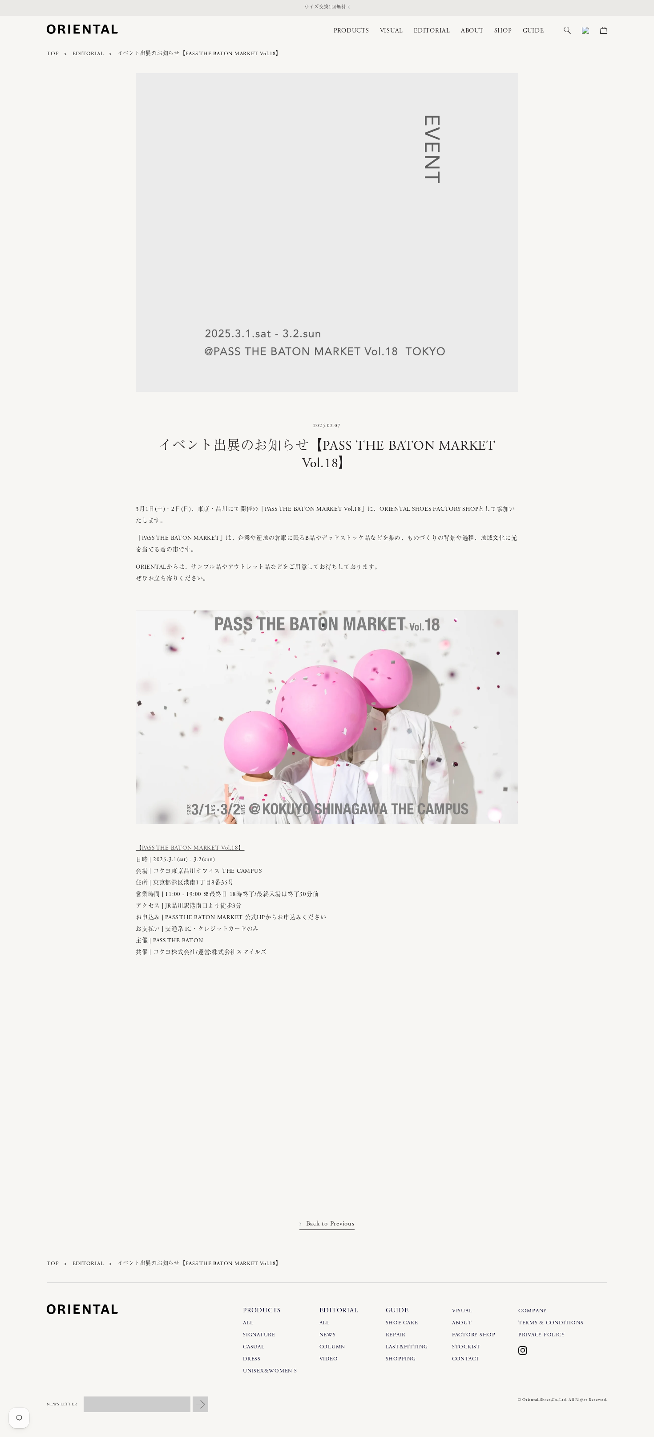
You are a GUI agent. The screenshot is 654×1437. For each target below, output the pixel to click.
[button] (346, 31)
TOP (53, 53)
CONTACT (466, 1359)
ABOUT (462, 1322)
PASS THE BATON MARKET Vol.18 (190, 848)
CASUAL (254, 1346)
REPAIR (396, 1334)
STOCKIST (466, 1346)
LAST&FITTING (407, 1346)
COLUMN (332, 1346)
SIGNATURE (259, 1334)
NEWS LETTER (62, 1404)
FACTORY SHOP (474, 1334)
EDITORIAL (88, 53)
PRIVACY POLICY (541, 1334)
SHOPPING (401, 1359)
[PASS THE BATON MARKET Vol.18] (327, 831)
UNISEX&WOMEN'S (270, 1371)
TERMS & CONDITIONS (551, 1322)
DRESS (252, 1359)
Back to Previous (330, 1223)
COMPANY (532, 1310)
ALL (248, 1322)
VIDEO (328, 1359)
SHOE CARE (402, 1322)
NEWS (327, 1334)
